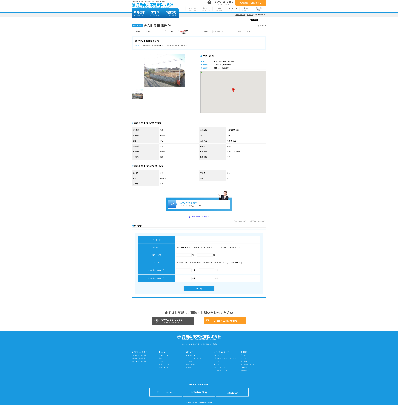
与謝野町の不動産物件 (139, 361)
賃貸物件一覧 (190, 355)
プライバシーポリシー (248, 364)
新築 (219, 9)
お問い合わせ (245, 367)
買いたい (192, 9)
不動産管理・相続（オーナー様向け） (226, 358)
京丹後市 (139, 13)
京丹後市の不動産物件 (139, 355)
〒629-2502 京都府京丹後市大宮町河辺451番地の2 (199, 344)
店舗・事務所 (163, 367)
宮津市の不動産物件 (138, 358)
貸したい (217, 364)
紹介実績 (244, 361)
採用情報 (244, 370)
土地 (160, 358)
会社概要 (244, 355)
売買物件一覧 (163, 355)
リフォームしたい (220, 367)
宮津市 (155, 13)
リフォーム (232, 9)
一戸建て (162, 361)
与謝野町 (171, 13)
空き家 (246, 9)
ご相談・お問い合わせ (252, 3)
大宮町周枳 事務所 (190, 204)
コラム (260, 9)
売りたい (217, 361)
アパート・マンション (166, 364)
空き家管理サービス (220, 370)
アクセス (244, 358)
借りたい (206, 9)
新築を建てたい (219, 355)
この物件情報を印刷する (200, 217)
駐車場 (188, 367)
